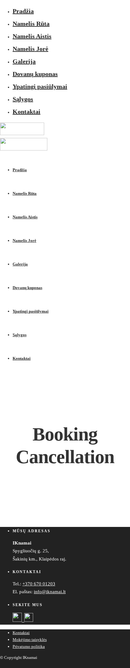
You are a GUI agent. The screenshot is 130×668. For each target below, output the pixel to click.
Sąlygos (23, 99)
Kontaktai (26, 111)
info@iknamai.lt (50, 591)
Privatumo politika (29, 646)
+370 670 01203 (38, 583)
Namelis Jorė (30, 48)
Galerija (24, 61)
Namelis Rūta (31, 23)
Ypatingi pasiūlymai (40, 86)
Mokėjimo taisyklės (30, 639)
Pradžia (23, 11)
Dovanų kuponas (35, 73)
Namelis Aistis (32, 36)
